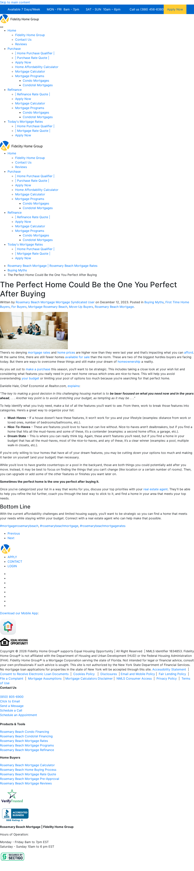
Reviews (21, 44)
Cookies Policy (84, 674)
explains (73, 386)
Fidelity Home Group (30, 35)
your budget (30, 378)
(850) (11, 697)
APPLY (12, 557)
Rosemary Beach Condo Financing (24, 732)
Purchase (14, 49)
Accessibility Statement (169, 669)
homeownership (129, 361)
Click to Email (10, 701)
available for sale (77, 357)
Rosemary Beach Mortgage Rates (24, 741)
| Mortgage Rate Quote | (32, 131)
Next (11, 538)
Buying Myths (154, 302)
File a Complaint (12, 678)
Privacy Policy (166, 678)
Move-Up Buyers (81, 307)
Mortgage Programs (29, 76)
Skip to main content (15, 2)
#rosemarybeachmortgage (59, 526)
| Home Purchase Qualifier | (34, 53)
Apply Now (23, 62)
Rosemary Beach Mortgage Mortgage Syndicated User (55, 302)
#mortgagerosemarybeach (19, 526)
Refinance (15, 90)
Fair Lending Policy (172, 674)
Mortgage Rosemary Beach (47, 307)
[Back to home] (19, 18)
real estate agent (155, 489)
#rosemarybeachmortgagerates (102, 526)
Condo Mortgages (36, 80)
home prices (66, 352)
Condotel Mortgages (38, 85)
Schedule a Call (11, 710)
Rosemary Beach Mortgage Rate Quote (28, 774)
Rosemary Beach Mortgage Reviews (26, 783)
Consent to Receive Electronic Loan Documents (34, 674)
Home (12, 30)
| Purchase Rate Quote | (32, 58)
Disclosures (108, 674)
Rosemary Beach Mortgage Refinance (27, 750)
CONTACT (15, 561)
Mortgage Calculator (30, 71)
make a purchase (38, 369)
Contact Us (23, 39)
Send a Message (11, 706)
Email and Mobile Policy (138, 674)
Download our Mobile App (19, 613)
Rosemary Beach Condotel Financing (26, 736)
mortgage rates (39, 352)
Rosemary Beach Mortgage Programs (27, 745)
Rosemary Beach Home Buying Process (28, 770)
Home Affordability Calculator (36, 67)
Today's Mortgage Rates (25, 121)
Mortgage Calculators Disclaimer (89, 678)
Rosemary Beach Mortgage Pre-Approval (29, 779)
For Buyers (19, 307)
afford (188, 352)
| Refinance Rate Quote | (32, 94)
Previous (14, 533)
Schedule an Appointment (18, 715)
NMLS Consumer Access (134, 678)
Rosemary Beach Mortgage (114, 307)
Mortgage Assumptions (45, 678)
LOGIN (12, 566)
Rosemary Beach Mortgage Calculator (27, 765)
